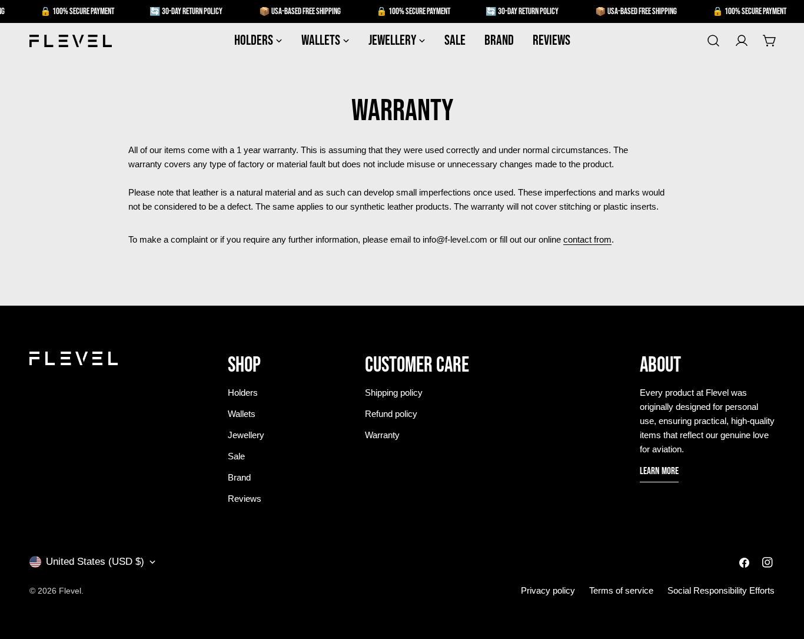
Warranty (382, 435)
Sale (236, 456)
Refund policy (391, 414)
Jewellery (246, 435)
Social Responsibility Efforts (721, 590)
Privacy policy (548, 590)
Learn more (659, 471)
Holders (243, 393)
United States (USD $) (95, 561)
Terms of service (621, 590)
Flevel (70, 590)
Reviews (244, 499)
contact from (587, 239)
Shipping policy (394, 393)
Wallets (241, 414)
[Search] (713, 40)
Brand (239, 477)
